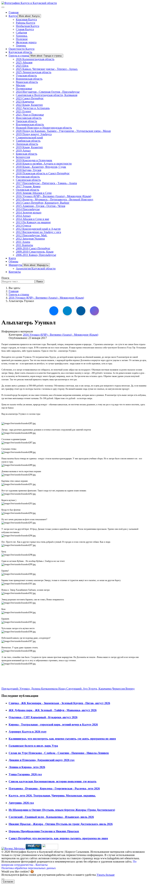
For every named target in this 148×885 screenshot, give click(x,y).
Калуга (13, 15)
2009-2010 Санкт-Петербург (33, 248)
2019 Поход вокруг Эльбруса (34, 134)
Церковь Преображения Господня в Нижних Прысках (44, 831)
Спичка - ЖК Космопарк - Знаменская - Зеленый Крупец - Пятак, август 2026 (59, 703)
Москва (20, 85)
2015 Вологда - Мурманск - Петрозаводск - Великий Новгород (54, 199)
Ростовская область (28, 176)
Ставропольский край (29, 137)
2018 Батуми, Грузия (28, 170)
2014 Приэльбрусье (28, 209)
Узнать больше (106, 874)
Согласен (8, 881)
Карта (12, 258)
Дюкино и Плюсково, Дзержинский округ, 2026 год (41, 760)
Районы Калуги (25, 22)
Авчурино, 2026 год (21, 802)
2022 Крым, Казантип (29, 104)
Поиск (5, 277)
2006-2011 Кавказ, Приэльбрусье (36, 254)
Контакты (15, 271)
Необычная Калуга (27, 26)
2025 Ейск (22, 65)
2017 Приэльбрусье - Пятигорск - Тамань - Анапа (46, 183)
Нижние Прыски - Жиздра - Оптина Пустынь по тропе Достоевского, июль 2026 (61, 824)
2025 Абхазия (24, 62)
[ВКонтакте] (53, 310)
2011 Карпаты (24, 245)
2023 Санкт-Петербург (30, 98)
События (21, 32)
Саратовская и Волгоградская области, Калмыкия (46, 95)
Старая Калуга (25, 29)
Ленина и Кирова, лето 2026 (27, 767)
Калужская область (20, 52)
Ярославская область (29, 117)
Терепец (21, 45)
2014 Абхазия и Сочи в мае (32, 219)
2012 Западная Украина (30, 238)
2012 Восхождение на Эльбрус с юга (38, 232)
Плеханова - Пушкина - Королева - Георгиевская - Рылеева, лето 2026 (54, 788)
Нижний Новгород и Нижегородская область (44, 127)
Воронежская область (29, 78)
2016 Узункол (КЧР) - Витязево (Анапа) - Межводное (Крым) (53, 196)
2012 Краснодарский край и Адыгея (38, 228)
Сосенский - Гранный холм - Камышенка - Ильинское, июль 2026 (51, 816)
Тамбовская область (28, 140)
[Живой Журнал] (80, 310)
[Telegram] (67, 310)
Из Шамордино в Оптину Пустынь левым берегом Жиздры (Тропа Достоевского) (62, 809)
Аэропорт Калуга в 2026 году (28, 731)
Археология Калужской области (36, 268)
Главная (13, 12)
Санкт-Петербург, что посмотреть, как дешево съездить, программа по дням (58, 838)
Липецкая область (27, 144)
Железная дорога (26, 42)
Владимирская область (30, 124)
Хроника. (22, 35)
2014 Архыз (23, 215)
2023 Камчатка (25, 101)
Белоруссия (23, 157)
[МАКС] (94, 310)
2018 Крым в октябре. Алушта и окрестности (44, 163)
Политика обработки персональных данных (28, 868)
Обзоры (13, 261)
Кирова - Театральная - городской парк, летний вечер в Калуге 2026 (53, 724)
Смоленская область (28, 179)
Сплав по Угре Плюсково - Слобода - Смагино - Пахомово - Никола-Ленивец (59, 753)
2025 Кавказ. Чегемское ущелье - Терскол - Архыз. (47, 69)
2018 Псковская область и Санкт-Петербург (43, 173)
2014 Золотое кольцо (28, 212)
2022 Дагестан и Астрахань (33, 108)
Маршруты (15, 264)
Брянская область (26, 153)
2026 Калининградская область (35, 59)
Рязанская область (27, 82)
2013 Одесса (23, 225)
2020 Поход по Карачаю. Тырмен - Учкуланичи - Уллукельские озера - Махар (63, 130)
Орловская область (27, 189)
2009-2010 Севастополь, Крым (34, 251)
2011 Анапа (23, 241)
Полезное (22, 39)
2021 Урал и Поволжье (30, 114)
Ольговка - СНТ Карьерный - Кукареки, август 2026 (43, 717)
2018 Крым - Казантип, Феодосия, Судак (41, 166)
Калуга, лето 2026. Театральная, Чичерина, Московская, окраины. (52, 795)
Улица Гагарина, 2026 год (25, 774)
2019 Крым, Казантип (29, 147)
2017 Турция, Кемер (28, 186)
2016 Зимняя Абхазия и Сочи (34, 192)
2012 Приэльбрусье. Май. (31, 235)
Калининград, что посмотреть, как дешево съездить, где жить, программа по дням (62, 738)
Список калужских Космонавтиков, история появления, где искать (52, 781)
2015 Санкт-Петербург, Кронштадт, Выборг (42, 202)
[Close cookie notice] (2, 879)
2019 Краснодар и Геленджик (34, 160)
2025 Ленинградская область (33, 72)
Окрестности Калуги (21, 48)
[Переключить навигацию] (2, 7)
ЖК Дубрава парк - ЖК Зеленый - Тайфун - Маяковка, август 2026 (53, 710)
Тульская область (26, 75)
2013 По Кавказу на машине (33, 222)
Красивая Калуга (26, 19)
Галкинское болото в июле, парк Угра (33, 745)
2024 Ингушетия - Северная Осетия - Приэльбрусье (48, 91)
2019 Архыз (23, 150)
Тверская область (26, 121)
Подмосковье (24, 88)
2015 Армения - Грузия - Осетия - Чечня (40, 206)
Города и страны (19, 55)
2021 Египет (23, 111)
